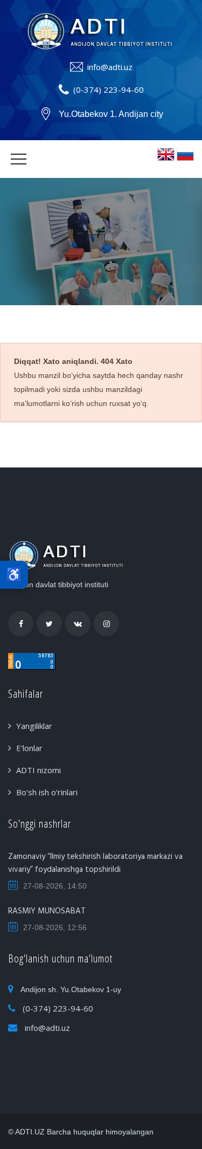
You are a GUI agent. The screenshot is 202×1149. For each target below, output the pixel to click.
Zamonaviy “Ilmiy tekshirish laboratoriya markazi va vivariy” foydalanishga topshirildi (95, 863)
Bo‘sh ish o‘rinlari (47, 792)
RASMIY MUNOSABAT (47, 911)
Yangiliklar (34, 725)
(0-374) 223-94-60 (108, 89)
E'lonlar (29, 747)
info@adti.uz (110, 66)
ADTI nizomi (38, 770)
